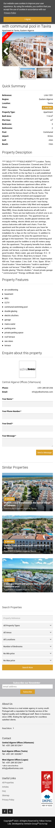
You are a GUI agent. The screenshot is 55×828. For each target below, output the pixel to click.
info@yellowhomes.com (42, 392)
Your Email (7, 423)
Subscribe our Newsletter (26, 683)
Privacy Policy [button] (10, 13)
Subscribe (27, 692)
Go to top (43, 824)
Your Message (9, 436)
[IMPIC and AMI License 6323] (47, 798)
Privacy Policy (8, 800)
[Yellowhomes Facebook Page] (4, 811)
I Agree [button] (28, 19)
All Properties (8, 782)
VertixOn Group (31, 824)
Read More (7, 728)
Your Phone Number (11, 411)
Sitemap (5, 795)
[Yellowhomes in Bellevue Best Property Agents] (47, 782)
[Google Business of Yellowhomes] (10, 811)
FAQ (4, 791)
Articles (5, 787)
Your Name (7, 399)
